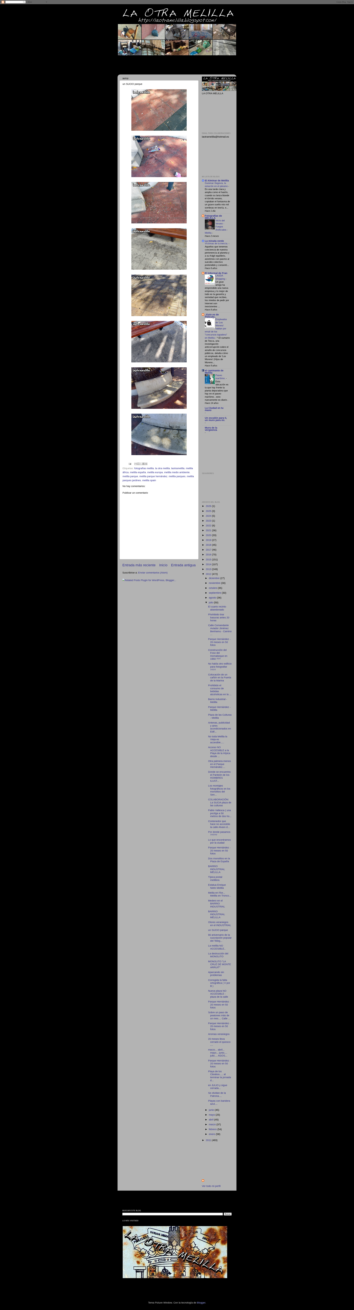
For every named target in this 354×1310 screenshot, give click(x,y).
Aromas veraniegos (219, 1034)
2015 (209, 559)
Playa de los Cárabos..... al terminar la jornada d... (219, 1076)
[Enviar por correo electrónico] (135, 463)
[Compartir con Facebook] (143, 463)
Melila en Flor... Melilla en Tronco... (219, 894)
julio (211, 602)
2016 (209, 554)
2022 (209, 525)
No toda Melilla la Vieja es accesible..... (217, 739)
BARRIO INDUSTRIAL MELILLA (216, 869)
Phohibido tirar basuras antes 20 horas (218, 617)
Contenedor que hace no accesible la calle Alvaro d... (219, 824)
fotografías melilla (144, 468)
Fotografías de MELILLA (213, 216)
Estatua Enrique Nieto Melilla (217, 886)
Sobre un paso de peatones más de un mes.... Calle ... (219, 1015)
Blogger (201, 1302)
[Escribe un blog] (138, 463)
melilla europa (155, 472)
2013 (209, 569)
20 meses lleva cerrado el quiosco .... (219, 1042)
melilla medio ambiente (177, 472)
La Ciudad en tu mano (214, 409)
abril (211, 1119)
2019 (209, 540)
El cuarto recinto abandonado (217, 608)
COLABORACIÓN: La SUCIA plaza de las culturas (219, 802)
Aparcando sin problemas (216, 974)
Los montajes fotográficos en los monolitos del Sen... (219, 790)
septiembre (215, 592)
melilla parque (130, 476)
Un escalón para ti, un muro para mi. (216, 419)
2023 (209, 520)
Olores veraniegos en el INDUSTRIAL (219, 924)
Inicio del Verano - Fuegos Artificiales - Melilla (216, 226)
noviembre (215, 583)
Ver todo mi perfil (211, 1186)
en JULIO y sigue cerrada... (217, 1087)
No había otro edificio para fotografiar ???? (220, 666)
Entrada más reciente (139, 565)
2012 (209, 574)
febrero (213, 1129)
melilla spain (149, 480)
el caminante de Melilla (214, 371)
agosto (213, 597)
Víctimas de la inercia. (217, 243)
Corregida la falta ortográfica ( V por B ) (219, 983)
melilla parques (177, 476)
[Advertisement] (170, 63)
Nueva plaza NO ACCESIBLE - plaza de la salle (218, 993)
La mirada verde (214, 241)
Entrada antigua (183, 565)
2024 (209, 515)
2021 (209, 530)
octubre (213, 588)
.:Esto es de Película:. (212, 315)
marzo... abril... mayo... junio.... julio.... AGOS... (217, 1052)
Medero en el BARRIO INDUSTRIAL (216, 903)
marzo (212, 1124)
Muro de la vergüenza (211, 428)
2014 (209, 564)
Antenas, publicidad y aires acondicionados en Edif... (219, 727)
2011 (209, 1140)
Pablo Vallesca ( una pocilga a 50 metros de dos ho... (219, 813)
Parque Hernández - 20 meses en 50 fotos (219, 642)
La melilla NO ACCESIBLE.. (217, 947)
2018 (209, 545)
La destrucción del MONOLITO (218, 955)
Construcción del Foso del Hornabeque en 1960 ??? (217, 654)
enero (212, 1134)
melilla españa (138, 472)
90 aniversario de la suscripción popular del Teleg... (220, 938)
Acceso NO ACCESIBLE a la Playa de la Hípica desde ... (219, 752)
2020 (209, 535)
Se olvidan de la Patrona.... (217, 1094)
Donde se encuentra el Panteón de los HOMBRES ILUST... (219, 776)
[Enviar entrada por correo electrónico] (129, 463)
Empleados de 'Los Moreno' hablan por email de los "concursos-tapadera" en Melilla (216, 328)
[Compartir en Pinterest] (146, 463)
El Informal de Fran (216, 273)
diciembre (214, 578)
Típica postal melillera (215, 878)
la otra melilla (162, 468)
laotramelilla (177, 468)
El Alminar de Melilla (217, 180)
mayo (212, 1114)
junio (212, 1110)
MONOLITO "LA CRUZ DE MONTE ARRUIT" (219, 964)
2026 (209, 506)
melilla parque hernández (153, 476)
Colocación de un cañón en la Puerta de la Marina (219, 677)
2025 (209, 511)
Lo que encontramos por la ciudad (219, 841)
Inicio (163, 565)
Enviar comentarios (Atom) (153, 572)
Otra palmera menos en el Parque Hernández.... (219, 764)
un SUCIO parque (218, 930)
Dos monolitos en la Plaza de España (219, 860)
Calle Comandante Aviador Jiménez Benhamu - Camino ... (220, 630)
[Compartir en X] (141, 463)
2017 (209, 549)
